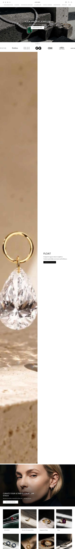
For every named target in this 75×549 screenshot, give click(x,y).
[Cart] (71, 2)
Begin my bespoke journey (37, 27)
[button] (68, 2)
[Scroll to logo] (13, 48)
